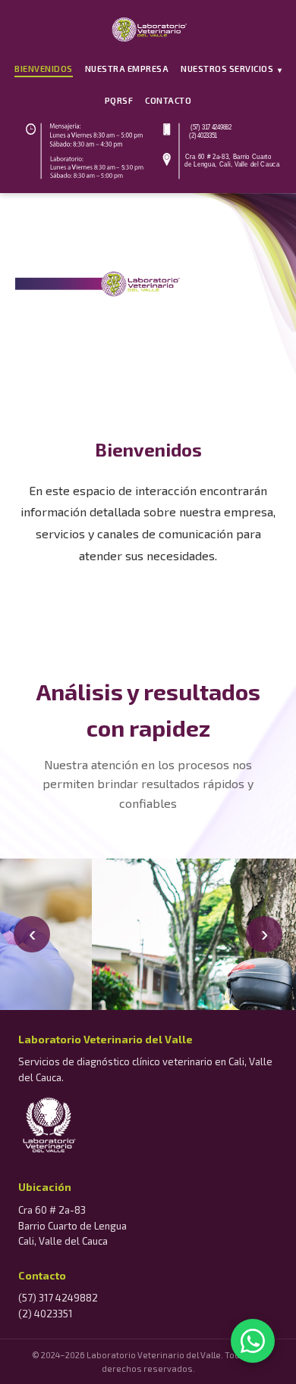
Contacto (168, 100)
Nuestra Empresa (127, 68)
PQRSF (119, 100)
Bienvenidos (43, 68)
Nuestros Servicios (231, 69)
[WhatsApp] (253, 1341)
